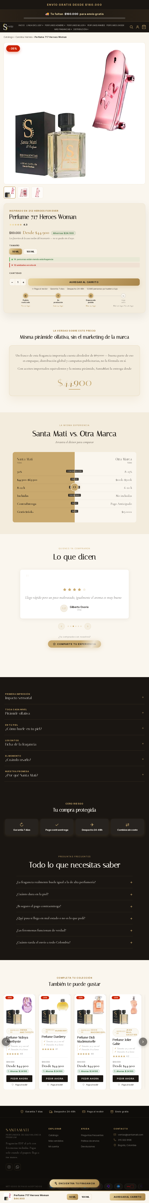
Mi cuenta (54, 1146)
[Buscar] (131, 27)
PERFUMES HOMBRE (54, 25)
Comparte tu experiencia (76, 644)
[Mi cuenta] (138, 27)
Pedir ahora (19, 1078)
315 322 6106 (124, 1139)
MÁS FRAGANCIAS (62, 29)
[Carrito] (144, 27)
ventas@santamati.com (130, 1134)
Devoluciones (88, 1146)
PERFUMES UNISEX (115, 25)
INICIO (21, 25)
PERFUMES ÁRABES (96, 25)
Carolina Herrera (24, 37)
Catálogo (8, 37)
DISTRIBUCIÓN (80, 29)
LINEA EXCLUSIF (34, 25)
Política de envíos (90, 1140)
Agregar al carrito (83, 282)
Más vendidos (56, 1140)
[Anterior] (6, 1042)
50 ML (72, 1197)
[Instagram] (9, 1167)
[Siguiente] (143, 1042)
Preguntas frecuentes (92, 1135)
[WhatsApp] (17, 1167)
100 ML (85, 1197)
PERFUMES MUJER (75, 25)
